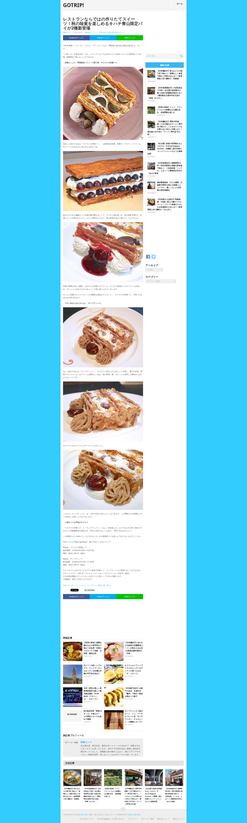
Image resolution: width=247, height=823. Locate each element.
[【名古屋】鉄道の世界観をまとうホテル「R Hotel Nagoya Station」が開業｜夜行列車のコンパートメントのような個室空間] (154, 777)
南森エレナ (67, 32)
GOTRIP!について (87, 819)
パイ (76, 585)
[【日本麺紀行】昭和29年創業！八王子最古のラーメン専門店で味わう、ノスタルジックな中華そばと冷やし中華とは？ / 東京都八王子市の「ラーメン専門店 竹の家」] (134, 777)
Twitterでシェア (103, 38)
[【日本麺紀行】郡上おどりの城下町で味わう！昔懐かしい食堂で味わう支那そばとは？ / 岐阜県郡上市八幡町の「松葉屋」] (72, 777)
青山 (108, 585)
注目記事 (110, 32)
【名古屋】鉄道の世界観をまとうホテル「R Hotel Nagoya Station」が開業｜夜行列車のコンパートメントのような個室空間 (164, 148)
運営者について (163, 819)
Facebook (148, 257)
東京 (104, 32)
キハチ (70, 585)
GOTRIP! (73, 5)
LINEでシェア (129, 38)
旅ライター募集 (147, 819)
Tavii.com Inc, (134, 815)
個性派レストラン (91, 32)
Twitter (153, 257)
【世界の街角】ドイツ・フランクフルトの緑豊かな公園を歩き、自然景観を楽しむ (169, 109)
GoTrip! (71, 542)
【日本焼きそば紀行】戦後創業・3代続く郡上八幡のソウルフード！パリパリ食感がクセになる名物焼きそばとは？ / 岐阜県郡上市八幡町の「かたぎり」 (164, 204)
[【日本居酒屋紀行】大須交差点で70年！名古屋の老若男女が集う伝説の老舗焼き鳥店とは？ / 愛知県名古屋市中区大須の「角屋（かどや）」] (93, 777)
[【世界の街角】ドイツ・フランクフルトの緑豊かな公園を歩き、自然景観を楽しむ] (113, 777)
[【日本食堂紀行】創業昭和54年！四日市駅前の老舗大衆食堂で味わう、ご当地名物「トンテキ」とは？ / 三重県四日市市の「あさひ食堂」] (174, 777)
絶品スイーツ (120, 32)
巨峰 (100, 585)
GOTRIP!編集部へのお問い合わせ (110, 819)
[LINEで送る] (89, 590)
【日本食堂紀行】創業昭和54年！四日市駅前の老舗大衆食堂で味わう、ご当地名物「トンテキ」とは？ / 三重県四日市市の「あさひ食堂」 (164, 168)
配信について (178, 819)
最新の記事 (164, 65)
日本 (100, 32)
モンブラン (91, 585)
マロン (83, 585)
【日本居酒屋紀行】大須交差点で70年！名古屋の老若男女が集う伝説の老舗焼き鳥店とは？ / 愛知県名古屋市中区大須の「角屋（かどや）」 (164, 93)
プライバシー (132, 819)
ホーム (180, 3)
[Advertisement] (103, 616)
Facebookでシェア (76, 38)
